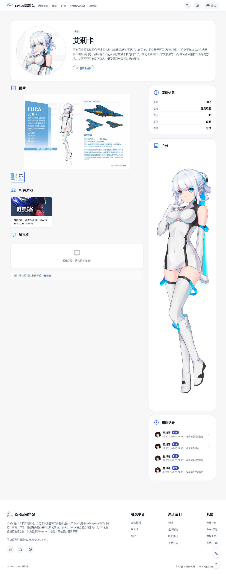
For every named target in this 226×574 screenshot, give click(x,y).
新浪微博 (136, 522)
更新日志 (173, 542)
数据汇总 (211, 536)
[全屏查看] (138, 100)
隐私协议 (173, 536)
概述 (170, 522)
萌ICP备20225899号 (209, 566)
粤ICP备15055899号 (185, 566)
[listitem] (182, 434)
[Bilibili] (20, 549)
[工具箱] (216, 553)
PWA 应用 (212, 529)
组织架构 (173, 529)
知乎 (133, 536)
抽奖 (54, 5)
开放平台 (211, 522)
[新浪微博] (10, 549)
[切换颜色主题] (197, 5)
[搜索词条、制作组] (187, 5)
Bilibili (135, 529)
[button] (77, 131)
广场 (63, 5)
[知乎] (30, 549)
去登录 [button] (47, 275)
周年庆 (93, 5)
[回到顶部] (216, 564)
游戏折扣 (43, 5)
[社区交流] (216, 543)
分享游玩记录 (77, 5)
